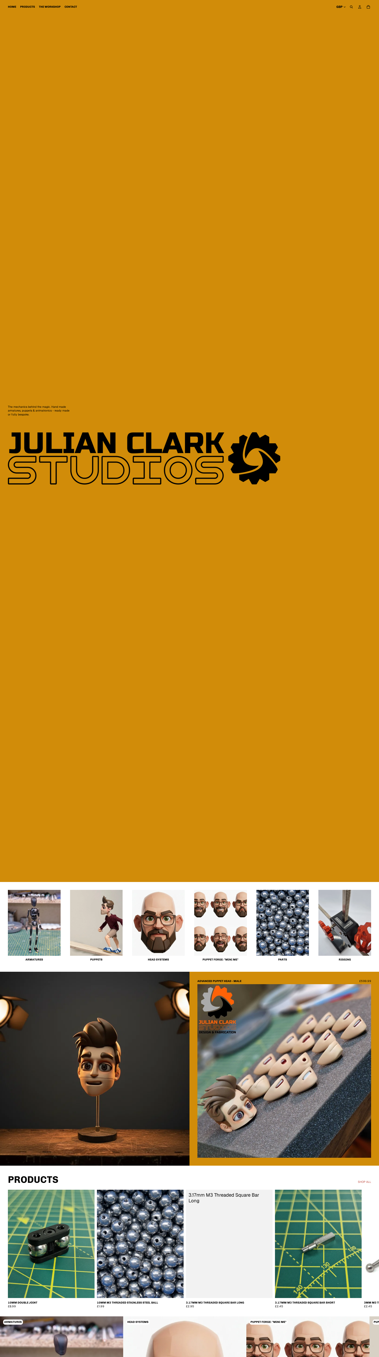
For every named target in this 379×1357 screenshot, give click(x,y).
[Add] (88, 1291)
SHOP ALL (364, 1182)
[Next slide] (365, 1071)
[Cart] (368, 7)
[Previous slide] (203, 1071)
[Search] (351, 7)
